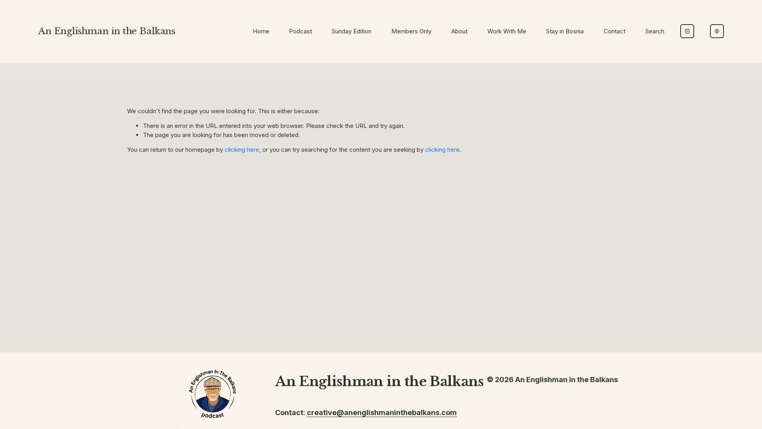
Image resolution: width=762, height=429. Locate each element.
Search (654, 31)
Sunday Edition (351, 31)
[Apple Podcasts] (717, 31)
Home (261, 31)
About (459, 31)
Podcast (300, 31)
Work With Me (506, 31)
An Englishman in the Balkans (106, 31)
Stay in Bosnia (565, 31)
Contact (614, 31)
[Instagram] (687, 31)
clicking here (242, 149)
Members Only (411, 31)
